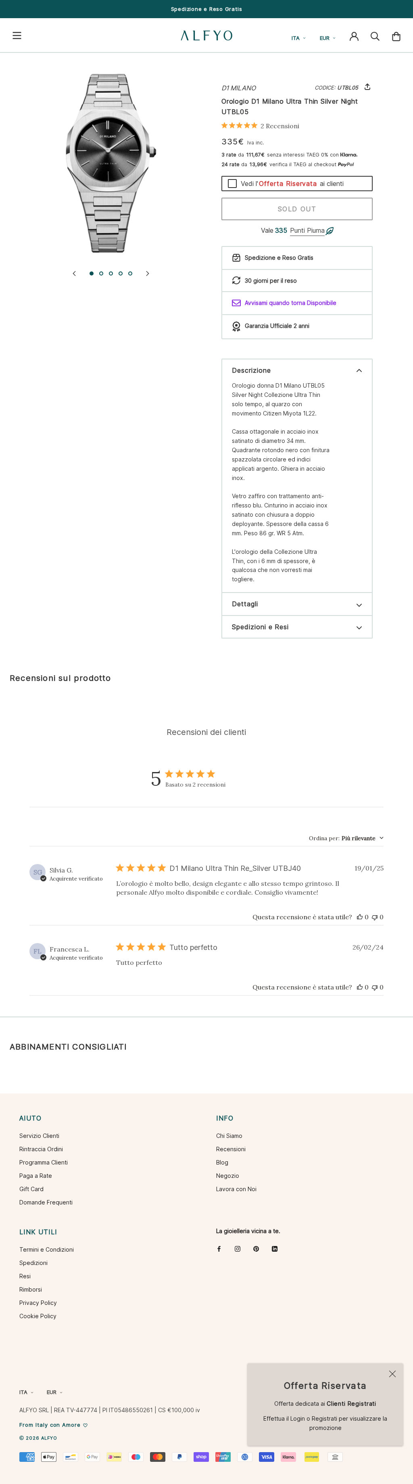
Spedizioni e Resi (260, 627)
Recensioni (231, 1149)
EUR (325, 38)
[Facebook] (219, 1248)
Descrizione (251, 370)
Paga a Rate (35, 1175)
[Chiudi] (392, 1374)
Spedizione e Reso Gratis (206, 9)
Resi (25, 1276)
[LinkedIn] (274, 1248)
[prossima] (147, 273)
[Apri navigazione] (17, 35)
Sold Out (297, 209)
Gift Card (31, 1189)
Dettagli (245, 604)
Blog (222, 1162)
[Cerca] (375, 35)
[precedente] (74, 273)
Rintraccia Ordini (41, 1149)
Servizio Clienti (39, 1135)
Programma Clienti (43, 1162)
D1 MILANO (238, 88)
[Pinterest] (256, 1248)
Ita (296, 38)
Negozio (227, 1175)
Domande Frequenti (46, 1202)
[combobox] (346, 838)
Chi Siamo (229, 1135)
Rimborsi (30, 1289)
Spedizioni (33, 1262)
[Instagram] (237, 1248)
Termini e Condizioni (46, 1249)
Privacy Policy (38, 1302)
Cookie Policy (37, 1316)
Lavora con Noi (236, 1189)
